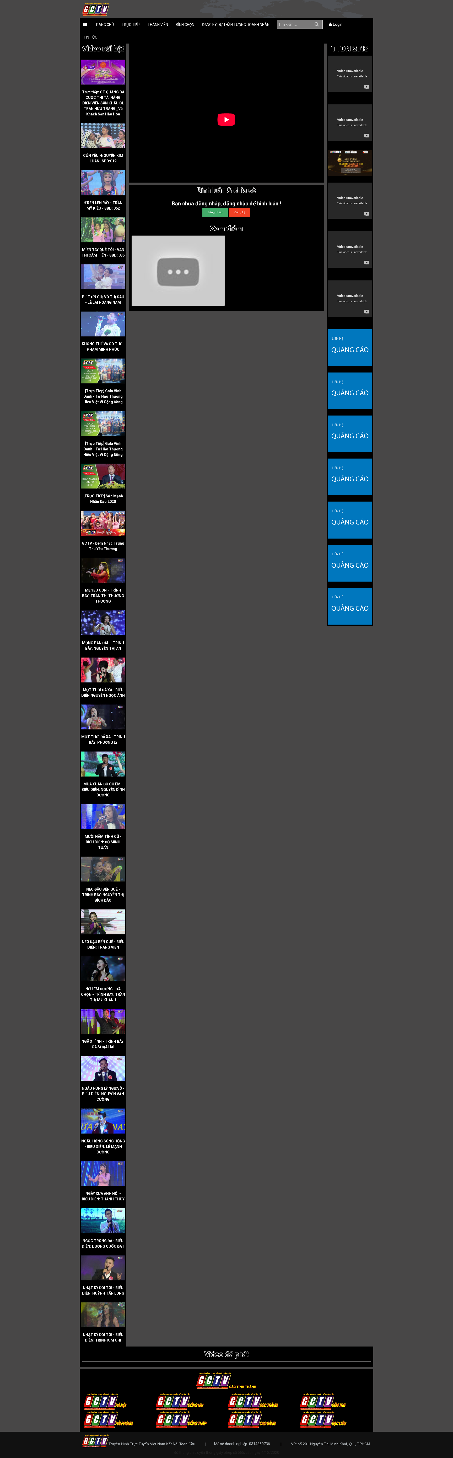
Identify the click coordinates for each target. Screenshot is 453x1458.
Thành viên (158, 25)
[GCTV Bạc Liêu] (323, 1419)
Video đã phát (226, 1354)
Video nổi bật (103, 49)
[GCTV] (95, 9)
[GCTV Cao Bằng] (252, 1419)
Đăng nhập (215, 212)
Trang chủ (104, 25)
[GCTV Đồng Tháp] (181, 1419)
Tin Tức (90, 37)
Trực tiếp (131, 25)
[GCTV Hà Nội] (105, 1400)
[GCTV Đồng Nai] (180, 1400)
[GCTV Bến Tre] (323, 1400)
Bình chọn (185, 25)
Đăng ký (239, 212)
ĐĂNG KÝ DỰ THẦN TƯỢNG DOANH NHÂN (235, 25)
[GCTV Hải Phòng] (108, 1419)
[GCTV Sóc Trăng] (253, 1400)
